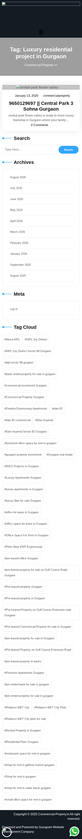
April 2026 (16, 221)
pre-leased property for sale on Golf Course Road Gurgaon (35, 572)
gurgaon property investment (24, 454)
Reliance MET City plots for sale (26, 718)
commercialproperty (56, 95)
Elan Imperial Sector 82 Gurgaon (26, 431)
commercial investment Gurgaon (26, 385)
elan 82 (58, 408)
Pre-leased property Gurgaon (24, 586)
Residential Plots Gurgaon (22, 741)
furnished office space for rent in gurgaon (31, 443)
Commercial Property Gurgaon (25, 397)
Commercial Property (39, 65)
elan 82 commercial (18, 420)
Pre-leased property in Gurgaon (25, 598)
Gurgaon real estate (60, 454)
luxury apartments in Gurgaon (24, 489)
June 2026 (16, 199)
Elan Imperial (45, 420)
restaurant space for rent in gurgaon (28, 753)
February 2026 (19, 242)
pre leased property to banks (23, 661)
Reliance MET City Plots (51, 707)
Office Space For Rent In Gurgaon (27, 535)
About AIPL (13, 339)
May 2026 (16, 210)
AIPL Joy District (36, 339)
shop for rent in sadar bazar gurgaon (28, 788)
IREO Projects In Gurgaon (22, 466)
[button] (41, 32)
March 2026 (17, 231)
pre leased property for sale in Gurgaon (30, 638)
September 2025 (20, 264)
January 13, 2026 (27, 95)
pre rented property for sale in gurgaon (29, 695)
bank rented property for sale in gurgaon (30, 374)
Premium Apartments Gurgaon (25, 672)
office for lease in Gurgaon (22, 512)
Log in (14, 309)
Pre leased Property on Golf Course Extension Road (38, 649)
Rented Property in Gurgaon (23, 730)
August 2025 (18, 275)
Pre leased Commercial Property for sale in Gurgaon (38, 626)
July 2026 (16, 188)
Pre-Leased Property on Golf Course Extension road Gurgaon (37, 612)
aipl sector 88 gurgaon (19, 362)
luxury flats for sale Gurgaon (23, 500)
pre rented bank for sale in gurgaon (27, 684)
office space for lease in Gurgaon (26, 523)
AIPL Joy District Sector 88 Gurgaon (28, 351)
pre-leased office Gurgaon (22, 558)
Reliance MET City (17, 707)
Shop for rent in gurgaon (21, 776)
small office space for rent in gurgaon (29, 799)
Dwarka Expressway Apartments (26, 408)
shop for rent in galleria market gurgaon (30, 764)
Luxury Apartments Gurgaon (23, 477)
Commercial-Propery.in (53, 814)
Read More (39, 87)
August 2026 (18, 177)
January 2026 (18, 253)
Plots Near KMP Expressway (24, 546)
